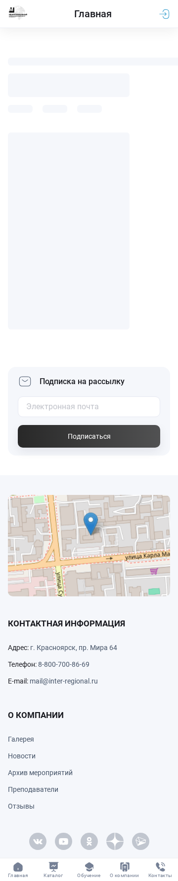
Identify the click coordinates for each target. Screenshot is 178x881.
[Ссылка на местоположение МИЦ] (89, 545)
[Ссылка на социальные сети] (37, 841)
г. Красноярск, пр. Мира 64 (73, 648)
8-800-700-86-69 (63, 664)
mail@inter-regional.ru (64, 681)
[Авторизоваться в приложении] (164, 14)
